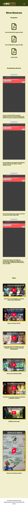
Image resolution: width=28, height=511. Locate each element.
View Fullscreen (14, 74)
